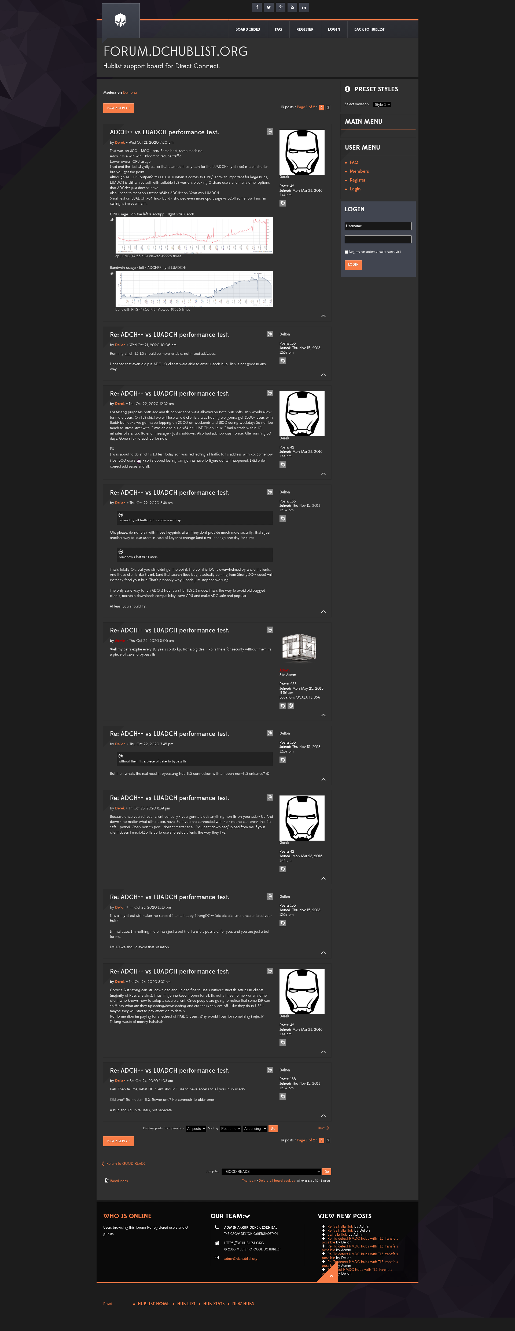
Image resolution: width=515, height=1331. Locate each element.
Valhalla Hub (337, 1234)
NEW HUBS (243, 1304)
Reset (107, 1303)
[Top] (322, 316)
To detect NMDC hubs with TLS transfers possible (357, 1271)
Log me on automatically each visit (375, 251)
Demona (130, 92)
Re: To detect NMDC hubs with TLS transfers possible (360, 1240)
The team (249, 1180)
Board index (119, 1181)
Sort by (214, 1128)
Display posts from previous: (164, 1128)
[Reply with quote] (270, 131)
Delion (120, 345)
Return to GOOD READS (126, 1163)
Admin (120, 640)
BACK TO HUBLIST (369, 29)
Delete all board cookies (277, 1180)
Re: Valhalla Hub (340, 1226)
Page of (306, 107)
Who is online (127, 1216)
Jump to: (212, 1171)
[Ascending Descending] (260, 1128)
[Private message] (282, 203)
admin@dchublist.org (241, 1258)
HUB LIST (186, 1304)
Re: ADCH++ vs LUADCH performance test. (170, 335)
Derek (120, 142)
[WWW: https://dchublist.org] (290, 705)
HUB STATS (214, 1304)
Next (321, 1128)
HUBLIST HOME (154, 1304)
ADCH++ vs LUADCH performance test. (164, 132)
